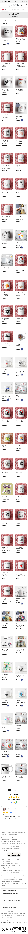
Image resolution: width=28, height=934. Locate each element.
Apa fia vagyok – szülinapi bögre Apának (18, 473)
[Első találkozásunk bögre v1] (20, 107)
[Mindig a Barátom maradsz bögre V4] (6, 285)
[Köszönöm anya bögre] (20, 81)
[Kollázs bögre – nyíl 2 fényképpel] (20, 209)
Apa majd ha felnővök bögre (6, 65)
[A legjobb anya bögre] (20, 768)
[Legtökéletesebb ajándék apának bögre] (20, 56)
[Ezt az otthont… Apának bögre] (20, 565)
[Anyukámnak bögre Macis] (20, 641)
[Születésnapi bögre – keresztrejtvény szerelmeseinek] (6, 234)
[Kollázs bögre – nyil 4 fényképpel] (20, 616)
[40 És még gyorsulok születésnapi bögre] (6, 412)
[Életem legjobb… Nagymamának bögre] (6, 590)
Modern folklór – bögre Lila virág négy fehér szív (5, 498)
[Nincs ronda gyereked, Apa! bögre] (20, 285)
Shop (2, 20)
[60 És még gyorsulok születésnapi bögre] (20, 412)
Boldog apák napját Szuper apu (19, 701)
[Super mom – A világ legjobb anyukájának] (6, 744)
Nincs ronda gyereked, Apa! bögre (19, 294)
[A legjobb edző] (6, 362)
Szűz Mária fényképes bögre (18, 726)
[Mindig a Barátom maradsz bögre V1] (20, 132)
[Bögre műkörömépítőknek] (20, 158)
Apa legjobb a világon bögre (19, 192)
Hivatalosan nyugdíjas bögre (19, 319)
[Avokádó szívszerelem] (6, 438)
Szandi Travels (19, 922)
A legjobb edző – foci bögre (5, 90)
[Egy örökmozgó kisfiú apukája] (6, 387)
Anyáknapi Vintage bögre (5, 675)
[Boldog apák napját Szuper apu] (20, 693)
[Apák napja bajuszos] (6, 693)
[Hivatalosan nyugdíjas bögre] (20, 310)
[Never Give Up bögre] (20, 667)
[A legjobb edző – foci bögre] (6, 81)
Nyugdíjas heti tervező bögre (6, 192)
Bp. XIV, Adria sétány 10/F (20, 1)
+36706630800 (5, 1)
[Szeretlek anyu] (20, 387)
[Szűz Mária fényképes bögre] (20, 717)
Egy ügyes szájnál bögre (5, 650)
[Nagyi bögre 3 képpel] (6, 616)
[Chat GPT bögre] (20, 514)
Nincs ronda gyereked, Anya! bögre (6, 166)
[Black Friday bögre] (6, 768)
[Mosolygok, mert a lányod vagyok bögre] (6, 565)
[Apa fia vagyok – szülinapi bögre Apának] (20, 463)
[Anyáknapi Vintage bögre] (6, 667)
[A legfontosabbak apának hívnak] (20, 362)
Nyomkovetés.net (6, 924)
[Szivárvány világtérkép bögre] (20, 235)
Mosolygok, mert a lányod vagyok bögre (6, 575)
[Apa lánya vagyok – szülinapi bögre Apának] (6, 107)
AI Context (4, 850)
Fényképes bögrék (10, 20)
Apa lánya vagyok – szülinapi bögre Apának (5, 117)
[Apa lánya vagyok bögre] (6, 336)
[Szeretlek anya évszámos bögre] (6, 718)
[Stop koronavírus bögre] (20, 744)
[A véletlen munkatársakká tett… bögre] (20, 30)
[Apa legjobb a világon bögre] (20, 183)
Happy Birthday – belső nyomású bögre (18, 346)
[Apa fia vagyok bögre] (6, 514)
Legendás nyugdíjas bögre (5, 141)
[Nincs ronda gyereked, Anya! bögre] (6, 158)
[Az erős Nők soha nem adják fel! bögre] (6, 209)
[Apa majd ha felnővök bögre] (6, 56)
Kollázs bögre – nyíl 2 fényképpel (19, 217)
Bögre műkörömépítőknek (19, 166)
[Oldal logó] (12, 5)
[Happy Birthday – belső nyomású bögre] (20, 336)
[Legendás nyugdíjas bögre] (6, 132)
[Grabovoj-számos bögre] (6, 259)
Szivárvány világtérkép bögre (19, 243)
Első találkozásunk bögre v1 (19, 116)
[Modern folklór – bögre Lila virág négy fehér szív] (6, 488)
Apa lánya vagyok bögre (5, 345)
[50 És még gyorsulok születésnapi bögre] (20, 259)
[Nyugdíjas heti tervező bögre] (6, 183)
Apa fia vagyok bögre (4, 523)
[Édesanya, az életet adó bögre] (20, 539)
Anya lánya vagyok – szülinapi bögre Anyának (5, 320)
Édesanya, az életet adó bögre (19, 548)
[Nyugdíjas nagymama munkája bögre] (20, 488)
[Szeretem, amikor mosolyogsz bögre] (6, 539)
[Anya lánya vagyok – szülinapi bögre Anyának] (6, 310)
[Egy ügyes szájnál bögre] (6, 641)
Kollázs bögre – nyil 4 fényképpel (19, 625)
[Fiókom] (20, 5)
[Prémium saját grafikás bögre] (6, 31)
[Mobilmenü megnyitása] (2, 5)
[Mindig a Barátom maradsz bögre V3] (6, 463)
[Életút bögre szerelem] (20, 591)
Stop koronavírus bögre (19, 752)
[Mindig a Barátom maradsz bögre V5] (20, 438)
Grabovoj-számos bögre (5, 268)
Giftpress (11, 922)
